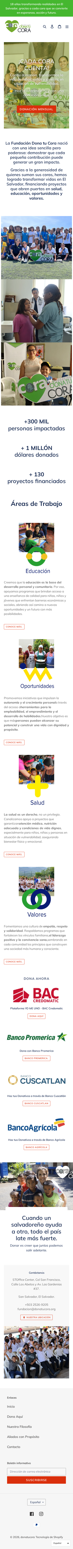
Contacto (13, 1447)
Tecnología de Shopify (49, 1537)
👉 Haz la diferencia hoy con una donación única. (36, 92)
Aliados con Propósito (23, 1437)
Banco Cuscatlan (36, 1103)
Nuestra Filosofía (19, 1427)
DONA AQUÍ (36, 1016)
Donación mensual (36, 109)
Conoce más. (14, 626)
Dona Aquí (15, 1417)
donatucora (28, 1537)
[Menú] (67, 26)
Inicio (11, 1406)
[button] (60, 1543)
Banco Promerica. (36, 1058)
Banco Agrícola (36, 1147)
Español (35, 1502)
